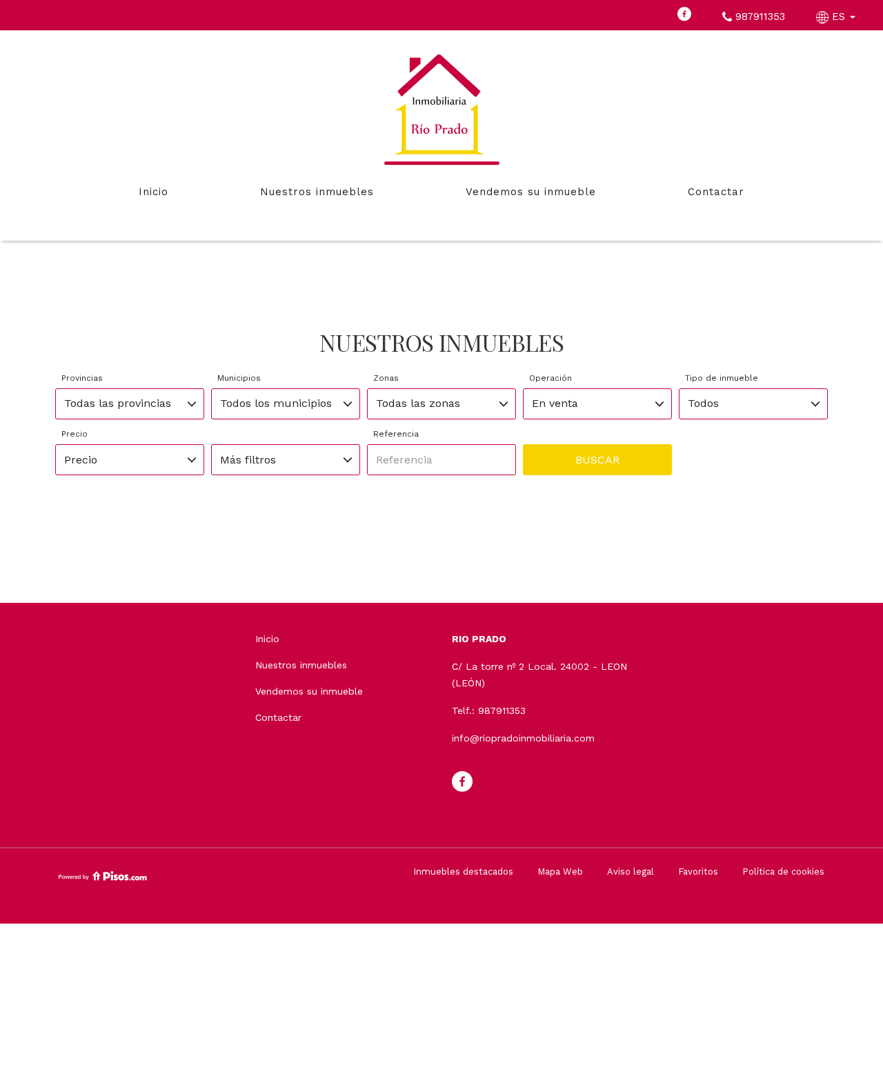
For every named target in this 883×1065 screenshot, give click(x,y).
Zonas (386, 378)
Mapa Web (560, 871)
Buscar (597, 459)
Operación (550, 378)
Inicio (153, 192)
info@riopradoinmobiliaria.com (523, 738)
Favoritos (698, 871)
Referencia (396, 434)
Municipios (239, 378)
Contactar (716, 192)
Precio (74, 434)
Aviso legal (630, 871)
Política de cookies (783, 871)
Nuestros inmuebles (317, 192)
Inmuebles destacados (463, 871)
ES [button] (839, 16)
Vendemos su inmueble (531, 192)
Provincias (82, 378)
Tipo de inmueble (721, 378)
